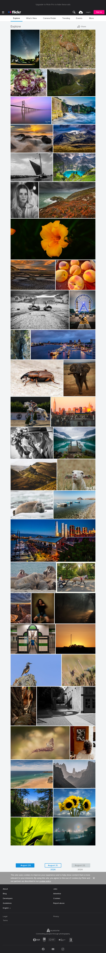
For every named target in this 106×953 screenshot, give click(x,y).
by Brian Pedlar (16, 786)
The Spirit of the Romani (68, 588)
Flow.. (55, 120)
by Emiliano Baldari (61, 517)
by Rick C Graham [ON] (19, 122)
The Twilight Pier (19, 558)
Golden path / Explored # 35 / (68, 619)
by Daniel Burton (59, 179)
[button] (29, 66)
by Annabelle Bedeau (64, 488)
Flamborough (17, 325)
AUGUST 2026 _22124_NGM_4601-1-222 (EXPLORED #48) (67, 813)
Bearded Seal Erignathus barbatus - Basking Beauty (25, 515)
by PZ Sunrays (58, 786)
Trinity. (57, 515)
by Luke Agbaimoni (18, 652)
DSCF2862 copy (36, 619)
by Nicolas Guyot (17, 216)
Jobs (55, 889)
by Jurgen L (68, 394)
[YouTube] (53, 949)
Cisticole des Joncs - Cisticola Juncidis (72, 682)
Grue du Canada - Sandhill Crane (54, 64)
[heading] (14, 12)
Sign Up (99, 12)
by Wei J (57, 457)
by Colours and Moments (19, 425)
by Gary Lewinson (58, 122)
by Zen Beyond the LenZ (65, 590)
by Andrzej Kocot (17, 67)
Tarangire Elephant (72, 392)
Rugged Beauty (18, 486)
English (6, 908)
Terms (5, 920)
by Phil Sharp (36, 621)
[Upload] (81, 12)
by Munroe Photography (61, 815)
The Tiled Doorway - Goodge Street (26, 650)
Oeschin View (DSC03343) (65, 177)
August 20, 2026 (26, 865)
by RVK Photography (18, 151)
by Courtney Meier (17, 724)
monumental (53, 92)
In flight (15, 422)
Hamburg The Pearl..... (41, 355)
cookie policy (45, 881)
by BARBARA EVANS (18, 517)
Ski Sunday (16, 784)
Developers (8, 898)
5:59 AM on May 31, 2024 (67, 650)
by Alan (40, 724)
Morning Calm (60, 455)
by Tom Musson (16, 394)
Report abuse (59, 903)
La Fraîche (14, 355)
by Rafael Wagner (53, 94)
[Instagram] (62, 949)
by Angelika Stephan (18, 488)
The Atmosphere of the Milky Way (18, 64)
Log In (88, 12)
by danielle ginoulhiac (70, 684)
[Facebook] (43, 949)
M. (13, 214)
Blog (5, 893)
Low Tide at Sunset (20, 286)
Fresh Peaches (63, 286)
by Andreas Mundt (37, 357)
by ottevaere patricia (18, 757)
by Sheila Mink (61, 652)
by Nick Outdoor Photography (21, 815)
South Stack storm (48, 214)
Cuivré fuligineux (18, 755)
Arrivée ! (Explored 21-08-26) (75, 325)
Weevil (14, 392)
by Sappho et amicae (62, 621)
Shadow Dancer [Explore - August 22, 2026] (25, 841)
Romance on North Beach (65, 841)
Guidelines (7, 903)
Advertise (57, 893)
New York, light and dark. (62, 422)
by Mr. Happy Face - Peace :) (65, 288)
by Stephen (15, 560)
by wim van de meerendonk (62, 151)
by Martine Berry (17, 684)
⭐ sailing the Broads (20, 177)
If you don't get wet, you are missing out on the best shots (24, 148)
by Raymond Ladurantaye (49, 67)
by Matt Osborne (17, 457)
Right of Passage (17, 721)
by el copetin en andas (59, 425)
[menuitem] (74, 12)
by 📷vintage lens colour (19, 257)
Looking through (18, 813)
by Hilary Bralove (14, 621)
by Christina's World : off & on (21, 288)
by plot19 (14, 327)
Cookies (56, 898)
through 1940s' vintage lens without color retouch (33, 255)
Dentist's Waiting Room (21, 588)
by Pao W (14, 94)
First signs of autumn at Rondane (67, 148)
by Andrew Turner (45, 216)
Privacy (56, 916)
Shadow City (43, 721)
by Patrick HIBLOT (14, 357)
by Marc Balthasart (75, 327)
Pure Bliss (62, 486)
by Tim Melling (16, 590)
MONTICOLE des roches (22, 682)
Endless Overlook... (14, 619)
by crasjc (74, 757)
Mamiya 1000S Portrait (21, 455)
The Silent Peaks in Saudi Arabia (67, 784)
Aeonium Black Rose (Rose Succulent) (21, 92)
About (5, 889)
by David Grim (58, 843)
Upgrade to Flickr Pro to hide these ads (53, 4)
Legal (5, 916)
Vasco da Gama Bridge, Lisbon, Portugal (23, 120)
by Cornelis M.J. (16, 179)
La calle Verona (76, 755)
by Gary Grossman (17, 843)
